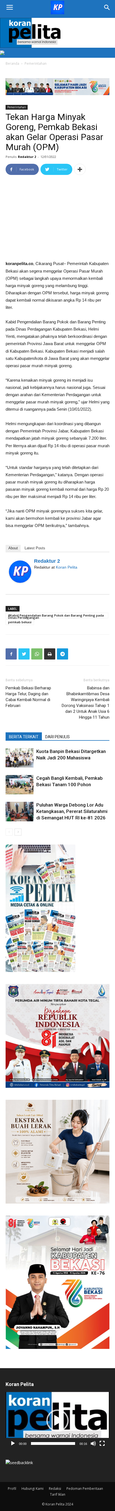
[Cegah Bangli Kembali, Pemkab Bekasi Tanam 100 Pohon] (19, 784)
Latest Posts (35, 548)
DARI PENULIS (57, 737)
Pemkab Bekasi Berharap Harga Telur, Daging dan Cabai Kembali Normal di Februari (28, 696)
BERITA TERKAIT (24, 737)
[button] (57, 1420)
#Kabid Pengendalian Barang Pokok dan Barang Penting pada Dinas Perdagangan (56, 615)
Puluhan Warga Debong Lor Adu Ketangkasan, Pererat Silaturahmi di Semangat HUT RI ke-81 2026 (71, 811)
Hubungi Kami (32, 1488)
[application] (57, 1420)
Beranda (12, 63)
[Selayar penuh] (102, 1443)
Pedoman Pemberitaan (84, 1488)
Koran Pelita (66, 567)
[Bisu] (93, 1443)
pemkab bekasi (20, 622)
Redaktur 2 (27, 157)
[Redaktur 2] (20, 571)
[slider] (53, 1443)
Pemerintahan (36, 63)
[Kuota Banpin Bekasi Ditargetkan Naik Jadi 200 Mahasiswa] (19, 757)
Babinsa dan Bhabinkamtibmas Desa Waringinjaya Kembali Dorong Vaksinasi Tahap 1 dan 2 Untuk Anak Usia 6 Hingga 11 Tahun (85, 702)
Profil (12, 1488)
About (13, 548)
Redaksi (55, 1488)
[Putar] (13, 1443)
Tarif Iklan (57, 1494)
